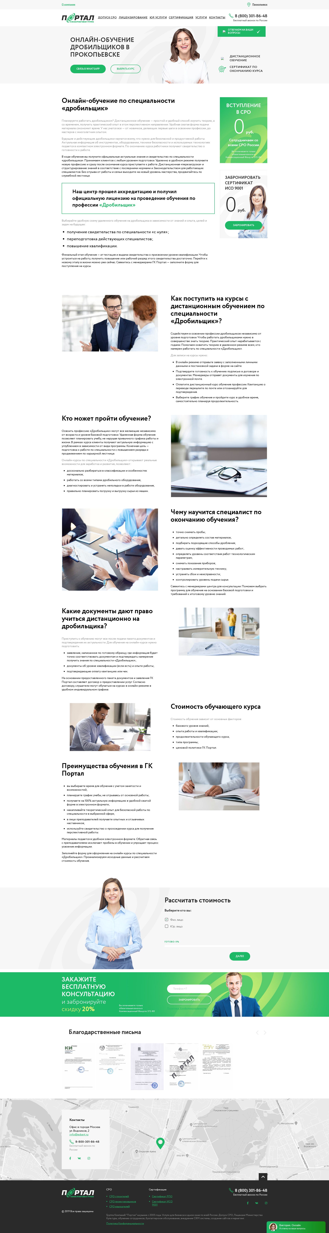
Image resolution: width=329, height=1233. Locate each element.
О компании (68, 4)
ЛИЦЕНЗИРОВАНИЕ (133, 18)
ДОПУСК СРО (107, 18)
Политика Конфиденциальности (186, 1008)
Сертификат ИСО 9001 (162, 1203)
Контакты (217, 18)
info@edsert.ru (78, 1135)
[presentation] (257, 1032)
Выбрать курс (125, 69)
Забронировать (243, 225)
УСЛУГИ (201, 18)
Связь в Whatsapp (88, 69)
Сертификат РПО (162, 1196)
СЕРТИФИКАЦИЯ (181, 18)
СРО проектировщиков (122, 1202)
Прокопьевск (259, 4)
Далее (240, 956)
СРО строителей (119, 1196)
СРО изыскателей (119, 1207)
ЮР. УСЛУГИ (158, 18)
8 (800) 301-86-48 (251, 16)
